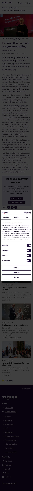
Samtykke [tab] (6, 217)
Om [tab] (27, 217)
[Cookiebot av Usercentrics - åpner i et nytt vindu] (24, 213)
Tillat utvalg (16, 272)
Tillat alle (16, 267)
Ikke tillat (16, 277)
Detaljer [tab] (16, 217)
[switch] (29, 250)
